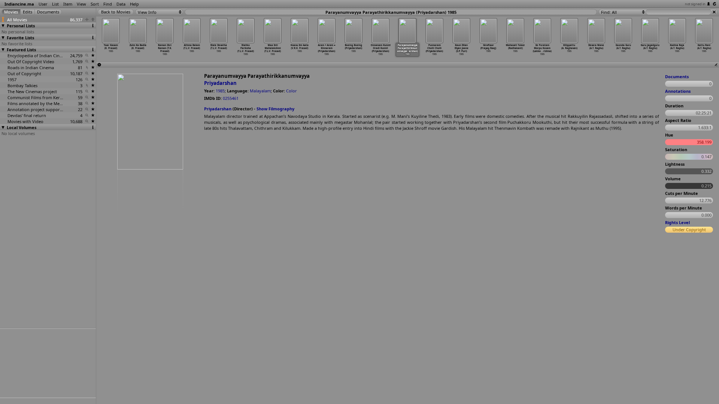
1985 (220, 91)
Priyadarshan (220, 83)
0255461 (231, 98)
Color (291, 91)
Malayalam (260, 91)
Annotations (678, 91)
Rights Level (677, 222)
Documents (677, 76)
